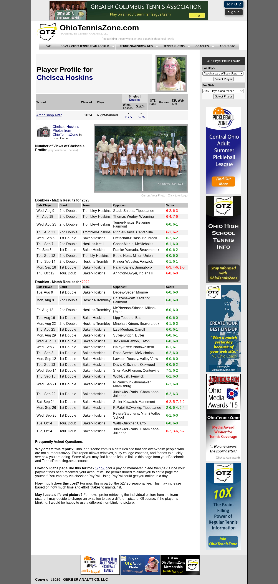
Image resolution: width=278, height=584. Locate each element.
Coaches (202, 46)
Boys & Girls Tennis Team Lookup (85, 46)
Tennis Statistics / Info (136, 46)
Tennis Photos (174, 46)
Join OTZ (233, 4)
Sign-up (101, 468)
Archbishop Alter (49, 115)
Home (47, 46)
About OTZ (227, 46)
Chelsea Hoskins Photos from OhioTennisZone (66, 130)
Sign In (233, 12)
